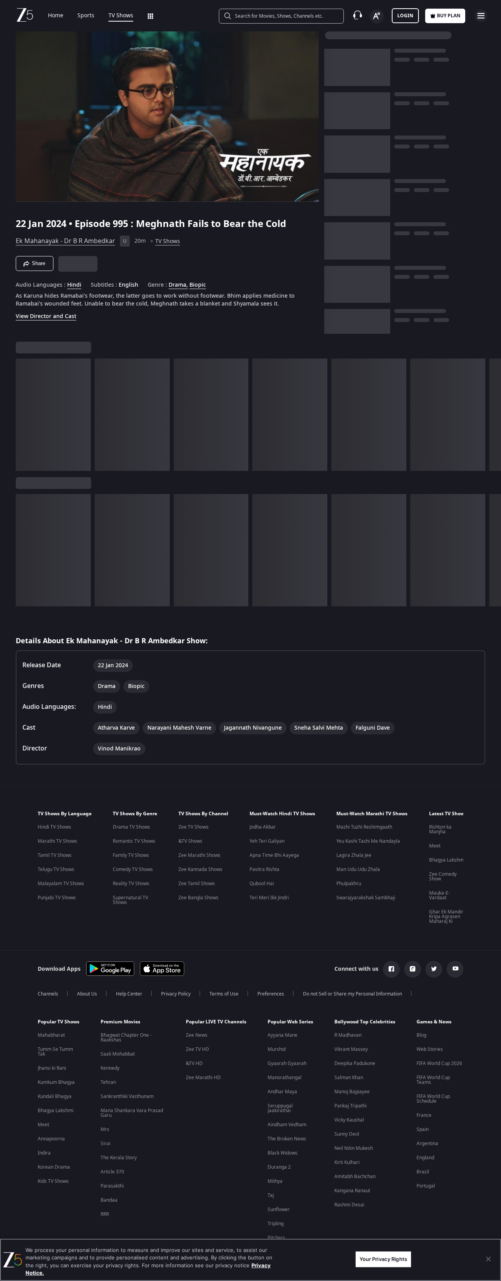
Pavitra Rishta (264, 869)
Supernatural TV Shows (130, 900)
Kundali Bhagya (55, 1096)
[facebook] (391, 969)
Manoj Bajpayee (352, 1091)
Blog (421, 1035)
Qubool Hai (262, 883)
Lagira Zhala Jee (353, 855)
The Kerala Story (119, 1157)
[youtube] (455, 969)
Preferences (270, 993)
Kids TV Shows (53, 1181)
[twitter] (434, 969)
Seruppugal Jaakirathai (280, 1108)
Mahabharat (51, 1035)
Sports (85, 15)
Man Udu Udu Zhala (358, 869)
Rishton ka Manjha (440, 829)
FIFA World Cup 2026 (439, 1063)
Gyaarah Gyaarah (287, 1063)
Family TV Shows (131, 855)
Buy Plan (449, 15)
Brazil (423, 1171)
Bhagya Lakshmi (447, 860)
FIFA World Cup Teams (433, 1080)
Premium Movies (120, 1021)
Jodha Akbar (263, 827)
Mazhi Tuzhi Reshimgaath (364, 827)
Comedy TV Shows (133, 869)
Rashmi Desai (349, 1204)
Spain (423, 1129)
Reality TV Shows (131, 883)
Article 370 (112, 1171)
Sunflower (279, 1209)
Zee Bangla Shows (198, 897)
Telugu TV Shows (56, 869)
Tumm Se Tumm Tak (55, 1052)
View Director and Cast (46, 316)
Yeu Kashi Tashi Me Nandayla (368, 841)
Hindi (74, 285)
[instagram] (412, 969)
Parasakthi (112, 1186)
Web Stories (430, 1049)
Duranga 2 (279, 1167)
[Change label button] (377, 16)
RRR (105, 1214)
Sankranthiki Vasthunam (127, 1096)
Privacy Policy (176, 993)
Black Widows (282, 1153)
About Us (87, 993)
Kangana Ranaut (352, 1190)
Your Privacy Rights (383, 1259)
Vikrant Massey (351, 1049)
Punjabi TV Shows (57, 897)
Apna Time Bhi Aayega (274, 855)
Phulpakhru (348, 883)
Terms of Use (224, 993)
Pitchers (276, 1237)
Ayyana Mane (282, 1035)
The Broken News (287, 1138)
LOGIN (405, 15)
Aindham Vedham (287, 1124)
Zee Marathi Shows (199, 855)
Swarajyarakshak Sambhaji (365, 897)
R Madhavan (348, 1035)
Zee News (196, 1035)
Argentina (427, 1143)
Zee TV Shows (193, 827)
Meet (434, 845)
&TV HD (194, 1063)
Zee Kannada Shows (200, 869)
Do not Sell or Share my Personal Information (352, 993)
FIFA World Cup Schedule (433, 1099)
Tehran (108, 1082)
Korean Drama (54, 1167)
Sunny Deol (346, 1134)
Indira (44, 1153)
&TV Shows (190, 841)
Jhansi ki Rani (52, 1068)
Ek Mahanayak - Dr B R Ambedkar (65, 241)
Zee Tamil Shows (196, 883)
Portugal (426, 1186)
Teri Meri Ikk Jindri (269, 897)
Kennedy (110, 1068)
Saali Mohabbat (118, 1054)
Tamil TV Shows (55, 855)
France (424, 1115)
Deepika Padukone (354, 1063)
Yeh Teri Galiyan (267, 841)
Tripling (276, 1223)
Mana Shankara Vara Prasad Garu (132, 1113)
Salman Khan (348, 1077)
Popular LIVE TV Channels (216, 1021)
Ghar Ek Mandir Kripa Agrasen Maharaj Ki (446, 916)
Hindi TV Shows (54, 827)
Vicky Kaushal (349, 1120)
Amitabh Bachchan (355, 1176)
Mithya (275, 1181)
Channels (48, 993)
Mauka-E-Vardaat (439, 895)
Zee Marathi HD (203, 1077)
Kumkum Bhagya (56, 1082)
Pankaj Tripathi (350, 1105)
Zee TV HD (197, 1049)
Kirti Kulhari (347, 1162)
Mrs (105, 1129)
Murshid (277, 1049)
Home (55, 15)
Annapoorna (51, 1138)
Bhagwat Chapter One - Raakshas (126, 1037)
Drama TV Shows (131, 827)
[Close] (488, 1259)
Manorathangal (284, 1077)
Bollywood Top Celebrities (364, 1021)
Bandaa (109, 1200)
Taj (271, 1195)
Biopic (197, 285)
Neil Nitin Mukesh (353, 1148)
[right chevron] (492, 415)
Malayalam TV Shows (61, 883)
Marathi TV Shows (57, 841)
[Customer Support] (357, 15)
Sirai (105, 1143)
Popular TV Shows (58, 1021)
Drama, (178, 285)
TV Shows (120, 15)
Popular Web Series (290, 1021)
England (425, 1157)
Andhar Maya (282, 1091)
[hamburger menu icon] (481, 15)
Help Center (129, 993)
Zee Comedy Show (443, 876)
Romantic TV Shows (134, 841)
